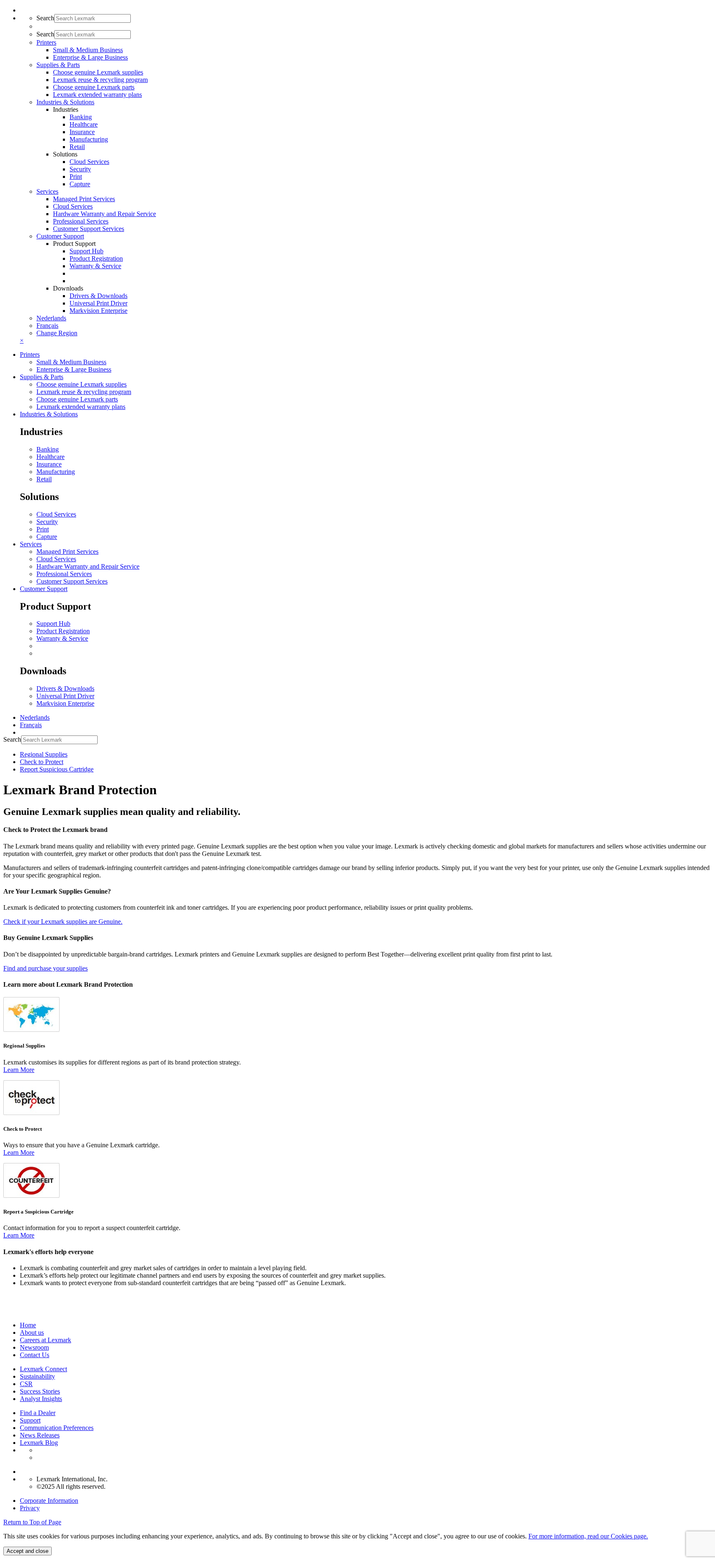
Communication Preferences (57, 1427)
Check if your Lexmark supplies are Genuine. (62, 921)
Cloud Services (89, 161)
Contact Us (34, 1354)
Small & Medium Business (88, 49)
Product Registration (96, 258)
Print (76, 176)
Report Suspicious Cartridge (57, 769)
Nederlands (51, 318)
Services (31, 544)
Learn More (18, 1069)
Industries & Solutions (49, 414)
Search (45, 18)
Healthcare (84, 124)
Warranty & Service (95, 265)
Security (80, 169)
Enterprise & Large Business (90, 57)
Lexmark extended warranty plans (97, 94)
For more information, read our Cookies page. (588, 1536)
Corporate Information (49, 1500)
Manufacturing (89, 139)
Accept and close (27, 1551)
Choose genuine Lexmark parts (93, 87)
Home (28, 1325)
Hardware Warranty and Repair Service (104, 213)
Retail (77, 146)
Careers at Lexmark (45, 1339)
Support (30, 1420)
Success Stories (40, 1391)
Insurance (82, 131)
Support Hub (86, 251)
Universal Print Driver (98, 303)
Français (47, 325)
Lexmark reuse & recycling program (100, 79)
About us (32, 1332)
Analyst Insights (41, 1398)
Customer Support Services (88, 228)
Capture (80, 183)
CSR (26, 1383)
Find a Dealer (37, 1412)
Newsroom (34, 1347)
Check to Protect (41, 761)
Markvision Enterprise (98, 310)
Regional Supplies (43, 754)
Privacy (30, 1508)
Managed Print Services (84, 198)
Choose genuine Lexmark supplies (98, 72)
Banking (81, 116)
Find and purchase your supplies (45, 968)
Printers (30, 354)
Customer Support (43, 588)
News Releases (40, 1435)
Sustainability (37, 1376)
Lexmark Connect (43, 1368)
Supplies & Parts (41, 376)
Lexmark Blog (39, 1442)
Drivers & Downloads (98, 295)
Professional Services (80, 221)
